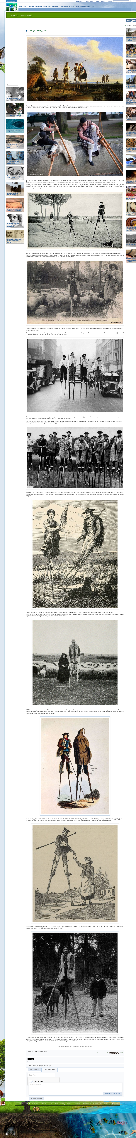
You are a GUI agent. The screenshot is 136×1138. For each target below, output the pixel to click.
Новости (35, 1104)
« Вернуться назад (63, 1046)
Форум (71, 6)
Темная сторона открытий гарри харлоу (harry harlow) (15, 177)
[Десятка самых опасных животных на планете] (15, 206)
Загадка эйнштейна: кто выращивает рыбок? (14, 99)
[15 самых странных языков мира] (15, 159)
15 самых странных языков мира (13, 162)
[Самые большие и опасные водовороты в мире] (15, 143)
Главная (13, 15)
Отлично (118, 1053)
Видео (77, 6)
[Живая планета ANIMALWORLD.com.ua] (11, 6)
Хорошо (116, 1053)
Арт (92, 6)
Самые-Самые (85, 6)
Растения (31, 6)
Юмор (45, 6)
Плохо (112, 1053)
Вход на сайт (79, 1)
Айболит (43, 1104)
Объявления (63, 6)
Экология (38, 6)
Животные (22, 6)
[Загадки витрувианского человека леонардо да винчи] (15, 238)
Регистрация (89, 1)
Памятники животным (14, 116)
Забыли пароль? (100, 1)
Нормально (114, 1053)
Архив (69, 1104)
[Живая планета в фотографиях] (15, 190)
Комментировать (49, 1070)
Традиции (42, 1065)
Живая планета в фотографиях (12, 194)
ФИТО (28, 1104)
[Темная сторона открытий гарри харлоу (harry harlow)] (15, 174)
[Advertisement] (14, 51)
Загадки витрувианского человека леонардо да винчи (14, 240)
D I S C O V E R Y (11, 1)
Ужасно (110, 1053)
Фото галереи (53, 6)
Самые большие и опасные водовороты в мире (14, 146)
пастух (35, 1065)
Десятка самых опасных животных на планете (15, 209)
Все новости (74, 1046)
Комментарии (34, 1070)
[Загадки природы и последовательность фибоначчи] (15, 222)
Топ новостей (12, 85)
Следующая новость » (86, 1046)
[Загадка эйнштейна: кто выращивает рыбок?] (15, 95)
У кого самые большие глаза (14, 130)
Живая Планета (26, 15)
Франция (48, 1065)
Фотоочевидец (59, 1104)
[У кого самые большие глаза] (15, 127)
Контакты (115, 1104)
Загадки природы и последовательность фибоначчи (13, 225)
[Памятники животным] (15, 111)
